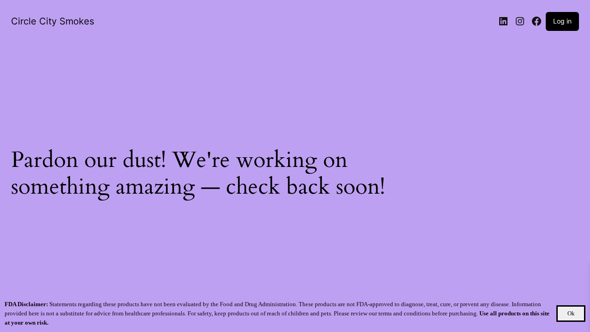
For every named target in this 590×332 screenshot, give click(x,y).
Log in (562, 21)
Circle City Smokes (52, 21)
